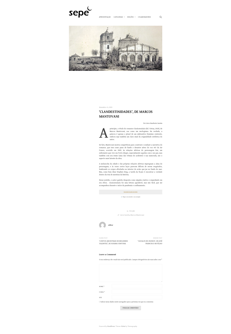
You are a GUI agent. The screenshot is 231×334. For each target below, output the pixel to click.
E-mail (102, 292)
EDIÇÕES (130, 17)
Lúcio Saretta (125, 215)
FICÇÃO (132, 211)
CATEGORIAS (118, 17)
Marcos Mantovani (137, 215)
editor (110, 225)
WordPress (111, 326)
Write (123, 326)
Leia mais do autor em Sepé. (131, 192)
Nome (101, 286)
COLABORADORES (144, 17)
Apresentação (105, 17)
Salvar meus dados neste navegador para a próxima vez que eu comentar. (127, 302)
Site (100, 297)
